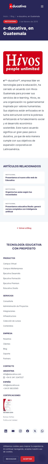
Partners (7, 358)
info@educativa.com (12, 374)
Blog (12, 16)
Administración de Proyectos (15, 306)
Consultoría (8, 301)
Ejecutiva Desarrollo (11, 273)
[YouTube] (13, 431)
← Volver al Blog (24, 228)
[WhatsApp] (42, 431)
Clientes (6, 344)
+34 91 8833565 (10, 388)
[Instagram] (20, 431)
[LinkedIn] (5, 431)
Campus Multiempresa (13, 268)
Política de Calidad (10, 420)
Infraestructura (9, 316)
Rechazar (11, 459)
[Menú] (42, 6)
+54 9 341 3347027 (15, 377)
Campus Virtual (9, 263)
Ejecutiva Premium (11, 283)
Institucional (10, 21)
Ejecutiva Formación (12, 278)
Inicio (5, 16)
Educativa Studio (10, 288)
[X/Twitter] (35, 431)
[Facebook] (27, 431)
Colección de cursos (12, 321)
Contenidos (8, 326)
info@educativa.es (11, 385)
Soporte (6, 353)
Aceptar (27, 459)
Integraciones (9, 311)
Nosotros (7, 339)
